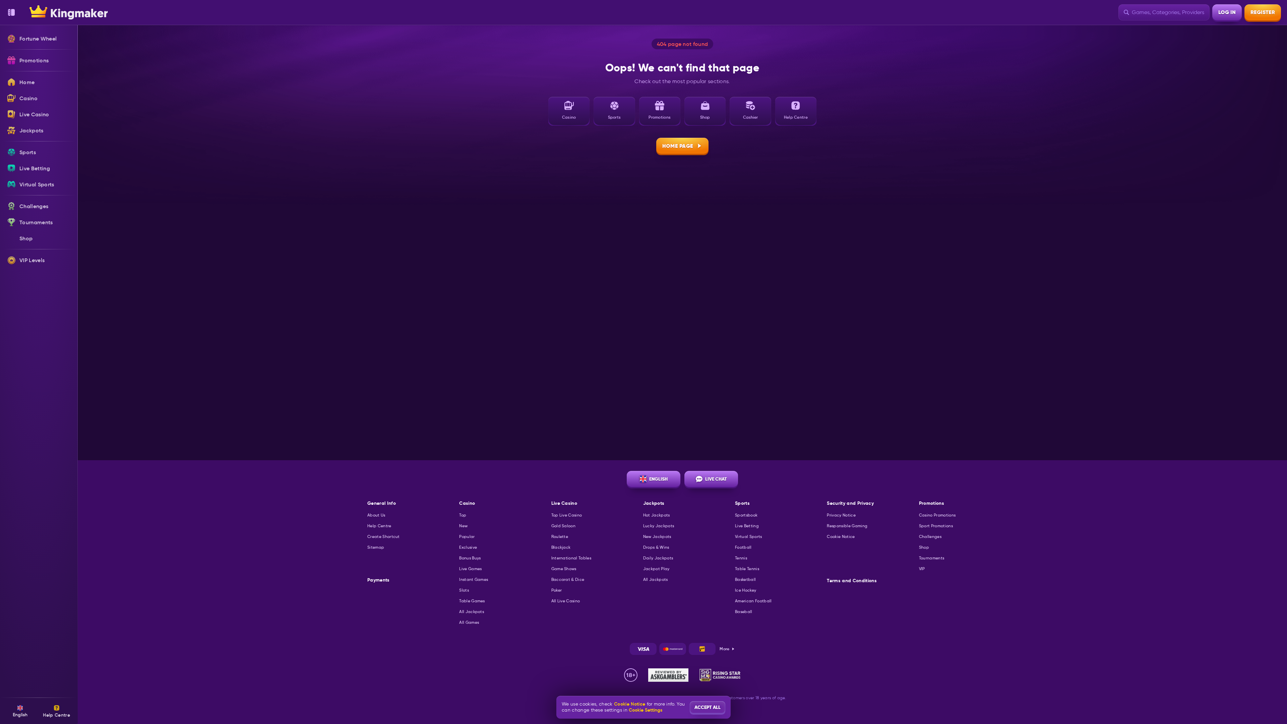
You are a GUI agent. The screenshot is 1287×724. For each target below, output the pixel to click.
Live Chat (716, 479)
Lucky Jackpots (658, 525)
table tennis (747, 568)
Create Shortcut (383, 536)
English (658, 479)
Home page (677, 145)
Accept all (707, 707)
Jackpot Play (656, 568)
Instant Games (473, 579)
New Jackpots (657, 536)
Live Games (470, 568)
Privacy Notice (841, 515)
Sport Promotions (936, 525)
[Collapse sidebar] (11, 12)
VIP (922, 568)
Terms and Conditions (851, 581)
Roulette (559, 536)
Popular (467, 536)
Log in (1227, 12)
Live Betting (747, 525)
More (724, 648)
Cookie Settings (645, 710)
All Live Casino (565, 600)
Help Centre (379, 525)
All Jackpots (471, 611)
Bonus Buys (470, 557)
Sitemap (375, 547)
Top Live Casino (566, 515)
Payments (378, 580)
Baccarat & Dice (568, 579)
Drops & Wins (656, 547)
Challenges (930, 536)
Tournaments (931, 557)
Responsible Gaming (847, 525)
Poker (556, 590)
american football (753, 600)
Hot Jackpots (656, 515)
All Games (469, 622)
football (743, 547)
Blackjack (561, 547)
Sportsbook (746, 515)
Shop (924, 547)
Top (462, 515)
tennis (741, 557)
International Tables (571, 557)
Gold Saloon (563, 525)
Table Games (472, 600)
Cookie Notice (841, 536)
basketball (745, 579)
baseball (743, 611)
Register (1262, 12)
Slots (464, 590)
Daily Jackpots (658, 557)
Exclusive (468, 547)
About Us (376, 515)
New (463, 525)
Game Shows (563, 568)
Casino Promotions (937, 515)
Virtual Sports (748, 536)
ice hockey (745, 590)
